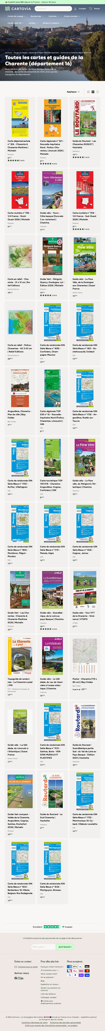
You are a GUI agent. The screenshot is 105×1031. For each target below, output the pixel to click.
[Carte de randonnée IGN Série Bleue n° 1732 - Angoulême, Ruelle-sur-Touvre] (85, 399)
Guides (32, 23)
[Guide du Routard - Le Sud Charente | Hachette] (52, 801)
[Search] (69, 8)
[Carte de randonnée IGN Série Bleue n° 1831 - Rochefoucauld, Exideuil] (85, 332)
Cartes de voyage (16, 16)
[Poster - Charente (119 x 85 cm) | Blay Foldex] (85, 664)
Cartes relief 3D (15, 23)
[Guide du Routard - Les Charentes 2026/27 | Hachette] (85, 129)
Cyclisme (53, 16)
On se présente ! (47, 977)
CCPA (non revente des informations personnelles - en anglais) (51, 1025)
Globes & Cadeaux (51, 23)
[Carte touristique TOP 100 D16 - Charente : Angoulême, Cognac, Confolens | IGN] (52, 468)
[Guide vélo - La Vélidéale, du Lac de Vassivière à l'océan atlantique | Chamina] (52, 667)
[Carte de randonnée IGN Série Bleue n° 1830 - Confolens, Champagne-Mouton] (52, 333)
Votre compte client (49, 974)
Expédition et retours (49, 984)
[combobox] (53, 8)
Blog (42, 981)
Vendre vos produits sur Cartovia (50, 989)
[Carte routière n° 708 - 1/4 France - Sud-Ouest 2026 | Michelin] (85, 201)
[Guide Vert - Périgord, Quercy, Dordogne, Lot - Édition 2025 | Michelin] (52, 267)
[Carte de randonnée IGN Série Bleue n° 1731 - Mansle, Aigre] (52, 533)
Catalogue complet (49, 997)
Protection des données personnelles (65, 1023)
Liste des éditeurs (48, 994)
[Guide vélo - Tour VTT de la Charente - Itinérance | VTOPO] (85, 599)
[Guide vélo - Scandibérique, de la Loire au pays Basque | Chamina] (52, 601)
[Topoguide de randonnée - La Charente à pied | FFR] (20, 667)
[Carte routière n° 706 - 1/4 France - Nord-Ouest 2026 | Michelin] (20, 199)
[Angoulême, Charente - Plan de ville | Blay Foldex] (20, 398)
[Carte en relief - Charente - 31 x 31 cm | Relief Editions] (20, 265)
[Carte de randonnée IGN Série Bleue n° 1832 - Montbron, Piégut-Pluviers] (20, 535)
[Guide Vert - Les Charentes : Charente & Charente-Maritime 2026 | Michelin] (20, 601)
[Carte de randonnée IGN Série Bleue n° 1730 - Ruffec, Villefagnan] (20, 467)
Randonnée (36, 16)
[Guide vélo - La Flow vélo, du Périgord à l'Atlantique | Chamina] (85, 467)
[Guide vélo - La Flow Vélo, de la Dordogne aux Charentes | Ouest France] (85, 267)
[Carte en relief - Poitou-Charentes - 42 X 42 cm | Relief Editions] (20, 332)
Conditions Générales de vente (35, 1023)
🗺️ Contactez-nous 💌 (50, 970)
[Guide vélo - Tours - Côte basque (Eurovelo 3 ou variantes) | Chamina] (52, 201)
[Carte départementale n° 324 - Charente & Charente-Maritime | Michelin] (20, 130)
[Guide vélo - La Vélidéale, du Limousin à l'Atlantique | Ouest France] (20, 733)
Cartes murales (71, 16)
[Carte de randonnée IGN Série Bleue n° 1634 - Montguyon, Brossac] (52, 870)
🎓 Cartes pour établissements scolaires (51, 1002)
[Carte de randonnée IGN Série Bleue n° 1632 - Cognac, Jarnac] (85, 533)
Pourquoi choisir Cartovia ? (52, 967)
